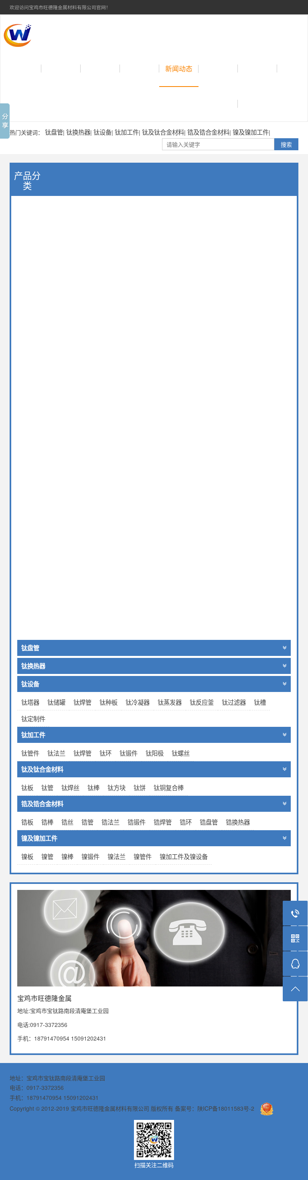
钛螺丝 (181, 752)
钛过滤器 (234, 702)
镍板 (27, 856)
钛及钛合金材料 (163, 131)
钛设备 (102, 131)
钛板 (27, 787)
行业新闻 (218, 68)
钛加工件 (127, 131)
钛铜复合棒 (169, 787)
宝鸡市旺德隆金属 (92, 33)
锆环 (186, 821)
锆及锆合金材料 (208, 131)
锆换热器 (238, 821)
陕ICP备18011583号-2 (225, 1108)
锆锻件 (137, 821)
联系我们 (257, 68)
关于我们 (61, 68)
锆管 (87, 821)
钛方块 (116, 787)
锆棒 (47, 821)
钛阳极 (155, 752)
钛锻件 (129, 752)
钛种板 (108, 702)
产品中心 (100, 68)
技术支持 (139, 68)
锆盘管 (209, 821)
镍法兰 (116, 856)
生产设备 (218, 104)
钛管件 (30, 752)
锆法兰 (110, 821)
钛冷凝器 (138, 702)
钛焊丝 (70, 787)
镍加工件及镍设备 (184, 856)
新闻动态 (178, 68)
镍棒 (67, 856)
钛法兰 (56, 752)
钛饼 (140, 787)
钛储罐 (56, 702)
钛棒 (93, 787)
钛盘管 (54, 131)
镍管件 (143, 856)
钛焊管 (82, 702)
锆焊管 (163, 821)
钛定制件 (33, 718)
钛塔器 (30, 702)
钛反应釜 (202, 702)
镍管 (47, 856)
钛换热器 (78, 131)
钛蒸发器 (170, 702)
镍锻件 (90, 856)
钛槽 (260, 702)
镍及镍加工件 (251, 131)
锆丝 (67, 821)
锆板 (27, 821)
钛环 (105, 752)
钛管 (47, 787)
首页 (28, 68)
